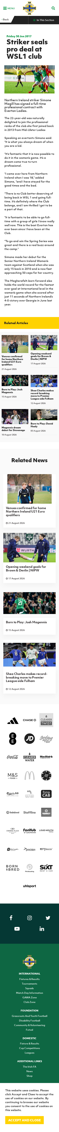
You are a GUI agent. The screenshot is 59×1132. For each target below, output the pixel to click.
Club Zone (29, 1002)
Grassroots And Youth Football (29, 1016)
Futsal (29, 1029)
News (29, 1071)
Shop (29, 1075)
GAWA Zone (29, 997)
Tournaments (29, 983)
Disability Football (29, 1020)
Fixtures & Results (29, 979)
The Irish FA (29, 1066)
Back (5, 19)
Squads (29, 988)
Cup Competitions (29, 1048)
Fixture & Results (29, 1043)
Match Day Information (29, 992)
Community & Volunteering (29, 1025)
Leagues (29, 1052)
